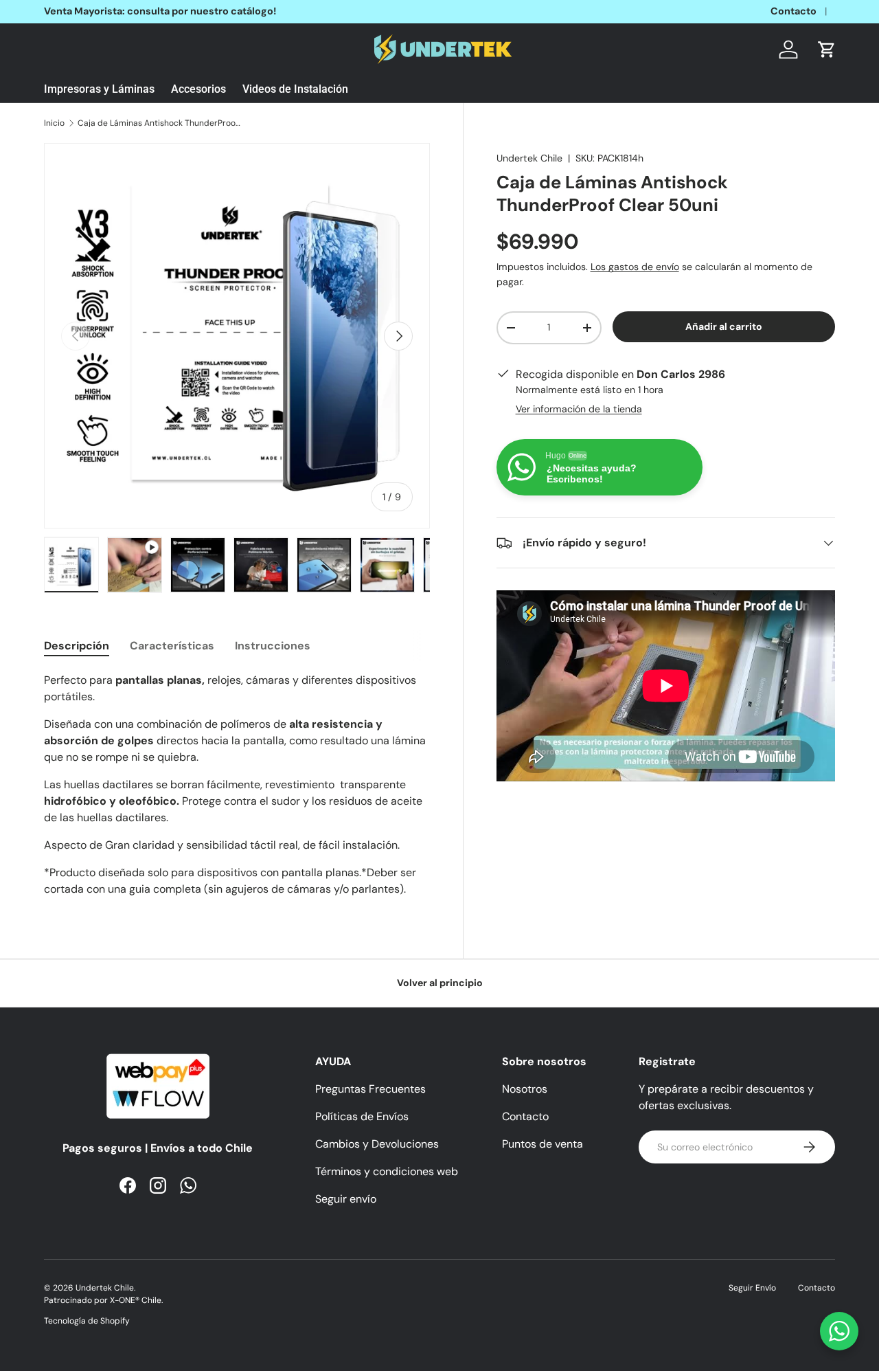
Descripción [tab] (76, 645)
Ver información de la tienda (579, 409)
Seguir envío (345, 1199)
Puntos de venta (542, 1144)
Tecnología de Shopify (87, 1320)
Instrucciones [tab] (272, 645)
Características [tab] (172, 645)
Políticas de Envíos (362, 1116)
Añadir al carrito (723, 326)
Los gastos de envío (635, 267)
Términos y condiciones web (386, 1171)
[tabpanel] (237, 785)
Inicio (54, 123)
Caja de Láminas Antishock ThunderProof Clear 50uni (160, 123)
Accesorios (198, 89)
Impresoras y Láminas (99, 89)
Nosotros (524, 1089)
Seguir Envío (752, 1287)
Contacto (793, 11)
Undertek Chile (529, 158)
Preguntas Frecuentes (370, 1089)
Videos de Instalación (295, 89)
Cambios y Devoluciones (377, 1144)
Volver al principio (440, 983)
